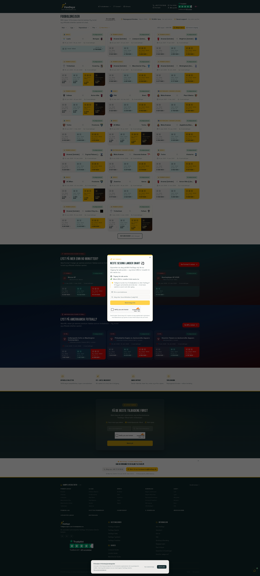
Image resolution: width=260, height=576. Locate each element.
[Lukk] (150, 257)
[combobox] (130, 297)
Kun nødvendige (149, 567)
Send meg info (130, 303)
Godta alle (162, 567)
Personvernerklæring (100, 570)
